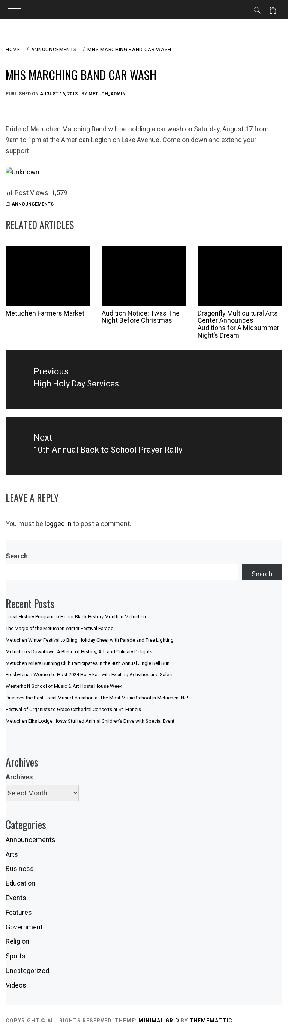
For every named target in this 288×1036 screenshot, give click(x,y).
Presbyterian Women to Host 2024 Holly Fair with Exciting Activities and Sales (89, 674)
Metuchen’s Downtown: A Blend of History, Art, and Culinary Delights (79, 651)
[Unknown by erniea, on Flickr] (22, 172)
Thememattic (210, 1021)
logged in (58, 524)
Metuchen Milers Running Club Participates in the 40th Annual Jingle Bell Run (88, 663)
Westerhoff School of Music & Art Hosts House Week (64, 686)
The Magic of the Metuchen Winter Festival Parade (59, 628)
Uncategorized (27, 970)
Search (17, 556)
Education (20, 883)
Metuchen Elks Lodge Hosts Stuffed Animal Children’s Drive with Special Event (90, 721)
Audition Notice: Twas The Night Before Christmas (141, 317)
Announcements (33, 204)
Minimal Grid (158, 1021)
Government (24, 927)
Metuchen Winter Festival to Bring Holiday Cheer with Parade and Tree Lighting (90, 640)
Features (19, 912)
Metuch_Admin (107, 93)
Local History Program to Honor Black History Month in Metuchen (76, 616)
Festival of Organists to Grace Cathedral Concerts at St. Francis (73, 709)
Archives (19, 777)
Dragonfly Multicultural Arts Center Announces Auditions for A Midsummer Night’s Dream (238, 324)
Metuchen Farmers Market (45, 313)
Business (20, 868)
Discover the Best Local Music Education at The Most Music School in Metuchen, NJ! (97, 698)
